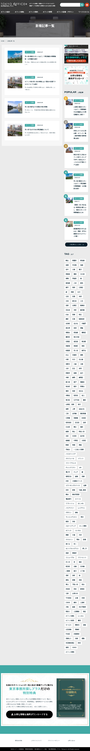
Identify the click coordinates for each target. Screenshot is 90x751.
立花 (67, 296)
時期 (73, 445)
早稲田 (74, 278)
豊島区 (84, 332)
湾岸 (73, 287)
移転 (76, 512)
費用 (79, 620)
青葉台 (68, 332)
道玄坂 (76, 341)
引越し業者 (82, 490)
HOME (2, 41)
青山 (67, 584)
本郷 (67, 377)
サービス (68, 625)
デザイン (68, 512)
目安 (67, 490)
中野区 (76, 440)
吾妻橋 (76, 418)
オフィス (68, 530)
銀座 (73, 607)
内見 (67, 481)
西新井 (68, 373)
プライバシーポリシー (54, 740)
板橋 (75, 373)
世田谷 (76, 395)
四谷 (75, 589)
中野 (67, 359)
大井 (67, 368)
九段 (67, 593)
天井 (80, 535)
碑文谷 (74, 301)
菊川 (80, 269)
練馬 (73, 377)
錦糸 (81, 283)
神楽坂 (68, 274)
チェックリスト (71, 467)
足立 (73, 368)
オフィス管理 (47, 12)
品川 (81, 373)
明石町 (68, 566)
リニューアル (70, 557)
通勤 (83, 638)
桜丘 (80, 314)
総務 (76, 476)
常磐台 (82, 386)
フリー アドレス (71, 463)
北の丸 (76, 323)
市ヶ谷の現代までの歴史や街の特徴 (36, 107)
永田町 (68, 323)
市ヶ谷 (76, 350)
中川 (73, 359)
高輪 (81, 328)
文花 (67, 301)
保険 (84, 625)
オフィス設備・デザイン (65, 12)
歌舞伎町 (81, 319)
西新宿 (68, 346)
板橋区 (68, 440)
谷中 (67, 269)
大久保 (82, 274)
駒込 (67, 260)
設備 (84, 539)
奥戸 (75, 382)
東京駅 (84, 341)
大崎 (81, 364)
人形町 (82, 602)
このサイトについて (36, 740)
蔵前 (75, 274)
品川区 (82, 436)
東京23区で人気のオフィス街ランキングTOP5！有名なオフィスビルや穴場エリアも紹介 (80, 160)
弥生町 (68, 386)
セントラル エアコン (72, 548)
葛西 (67, 391)
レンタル (81, 616)
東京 (82, 517)
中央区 (68, 634)
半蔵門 (84, 323)
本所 (80, 296)
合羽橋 (74, 413)
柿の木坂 (76, 337)
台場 (76, 598)
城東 (67, 409)
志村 (84, 422)
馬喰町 (77, 629)
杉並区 (84, 418)
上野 (73, 409)
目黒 (73, 296)
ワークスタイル (84, 12)
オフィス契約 (33, 12)
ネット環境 (82, 526)
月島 (67, 607)
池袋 (81, 265)
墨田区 (68, 337)
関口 (75, 427)
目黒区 (68, 341)
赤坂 (80, 580)
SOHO (74, 647)
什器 (73, 535)
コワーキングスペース (73, 485)
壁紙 (80, 445)
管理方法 (68, 476)
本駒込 (68, 395)
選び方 (68, 472)
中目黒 (74, 265)
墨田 (84, 400)
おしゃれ (81, 503)
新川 (75, 571)
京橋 (75, 566)
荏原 (73, 391)
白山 (67, 355)
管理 (67, 647)
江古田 (68, 427)
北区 (67, 436)
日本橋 (82, 566)
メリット (81, 458)
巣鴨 (67, 278)
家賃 (73, 490)
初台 (83, 584)
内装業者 (76, 634)
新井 (75, 386)
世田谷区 (68, 422)
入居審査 (76, 611)
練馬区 (81, 377)
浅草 (67, 305)
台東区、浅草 (70, 404)
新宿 (67, 521)
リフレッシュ (70, 503)
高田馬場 (83, 413)
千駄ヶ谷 (75, 584)
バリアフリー (70, 508)
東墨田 (74, 260)
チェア (76, 472)
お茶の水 (75, 593)
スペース (78, 499)
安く (75, 544)
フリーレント (82, 557)
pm (80, 467)
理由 (78, 539)
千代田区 (68, 598)
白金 (67, 314)
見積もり (68, 638)
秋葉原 (68, 350)
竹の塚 (81, 359)
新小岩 (68, 382)
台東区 (74, 305)
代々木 (68, 562)
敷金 (67, 494)
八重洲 (68, 571)
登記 (84, 611)
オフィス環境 (70, 652)
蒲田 (81, 427)
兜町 (67, 575)
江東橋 (68, 418)
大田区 (84, 440)
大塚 (73, 269)
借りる (68, 544)
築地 (67, 580)
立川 (78, 292)
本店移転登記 (70, 643)
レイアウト (81, 508)
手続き (68, 449)
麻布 (75, 602)
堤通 (67, 265)
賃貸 (67, 553)
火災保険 (68, 629)
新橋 (73, 580)
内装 (76, 638)
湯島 (81, 355)
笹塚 (73, 314)
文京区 (74, 436)
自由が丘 (81, 409)
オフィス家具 (70, 620)
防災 (79, 643)
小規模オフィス (77, 481)
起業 (85, 485)
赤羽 (80, 368)
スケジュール (70, 458)
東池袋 (82, 260)
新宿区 (82, 589)
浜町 (73, 575)
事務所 (74, 553)
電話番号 (68, 499)
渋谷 (73, 521)
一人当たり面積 (79, 449)
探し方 (84, 548)
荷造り (68, 611)
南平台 (84, 350)
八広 (81, 301)
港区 (80, 562)
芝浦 (83, 598)
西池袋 (76, 332)
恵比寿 (68, 328)
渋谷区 (68, 589)
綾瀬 (67, 431)
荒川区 (68, 400)
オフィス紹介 (5, 12)
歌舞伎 (82, 305)
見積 (83, 476)
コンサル (78, 530)
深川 (79, 404)
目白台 (81, 391)
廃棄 (67, 535)
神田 (83, 346)
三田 (67, 413)
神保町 (76, 346)
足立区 (77, 422)
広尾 (73, 319)
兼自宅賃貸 (75, 494)
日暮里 (74, 355)
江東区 (81, 287)
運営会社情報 (18, 740)
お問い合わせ (71, 740)
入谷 (75, 283)
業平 (67, 287)
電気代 (77, 625)
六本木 (68, 602)
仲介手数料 (82, 607)
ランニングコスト (71, 517)
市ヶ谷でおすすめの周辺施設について (37, 129)
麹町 (67, 319)
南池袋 (68, 283)
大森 (75, 364)
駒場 (67, 445)
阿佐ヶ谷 (81, 431)
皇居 (75, 328)
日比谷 (68, 310)
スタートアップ (71, 526)
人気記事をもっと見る (75, 244)
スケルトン (69, 539)
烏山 (73, 431)
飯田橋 (82, 310)
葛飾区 (82, 382)
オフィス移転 (19, 12)
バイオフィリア (71, 454)
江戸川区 (76, 400)
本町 (75, 310)
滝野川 (68, 364)
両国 (72, 292)
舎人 (83, 395)
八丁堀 (82, 571)
